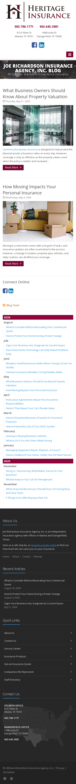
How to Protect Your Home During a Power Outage (34, 335)
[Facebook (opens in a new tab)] (34, 45)
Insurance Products (15, 656)
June (6, 358)
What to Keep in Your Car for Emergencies (29, 479)
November (10, 484)
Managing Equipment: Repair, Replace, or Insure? (33, 450)
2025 (7, 461)
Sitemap (38, 556)
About (16, 556)
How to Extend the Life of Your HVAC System (30, 426)
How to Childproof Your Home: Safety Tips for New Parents (38, 455)
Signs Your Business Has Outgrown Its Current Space (35, 345)
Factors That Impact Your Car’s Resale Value (30, 408)
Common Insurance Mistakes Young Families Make (34, 372)
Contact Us (10, 640)
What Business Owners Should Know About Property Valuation (35, 93)
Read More (12, 167)
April (7, 395)
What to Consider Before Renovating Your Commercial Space (34, 584)
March (8, 413)
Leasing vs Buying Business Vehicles (26, 436)
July (6, 340)
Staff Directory (12, 679)
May (6, 376)
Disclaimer (9, 772)
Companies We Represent (19, 671)
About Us (9, 633)
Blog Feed (12, 305)
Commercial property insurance (20, 149)
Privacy (60, 768)
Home (6, 556)
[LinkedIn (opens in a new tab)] (41, 45)
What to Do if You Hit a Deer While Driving (29, 440)
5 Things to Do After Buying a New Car (27, 497)
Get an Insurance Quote (17, 664)
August (8, 322)
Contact (26, 556)
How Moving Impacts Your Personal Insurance (29, 189)
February (9, 431)
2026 (7, 317)
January (9, 445)
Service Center (12, 648)
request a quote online (44, 545)
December (10, 466)
